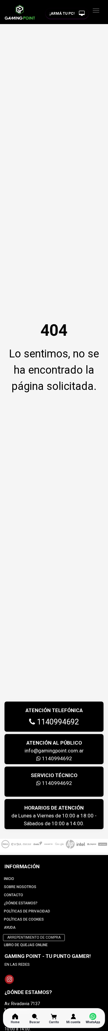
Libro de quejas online (26, 945)
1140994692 (57, 722)
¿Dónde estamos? (21, 903)
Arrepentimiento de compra (34, 937)
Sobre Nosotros (20, 887)
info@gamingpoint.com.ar (54, 751)
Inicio (9, 879)
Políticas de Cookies (24, 919)
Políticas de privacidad (27, 911)
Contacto (13, 895)
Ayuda (10, 927)
